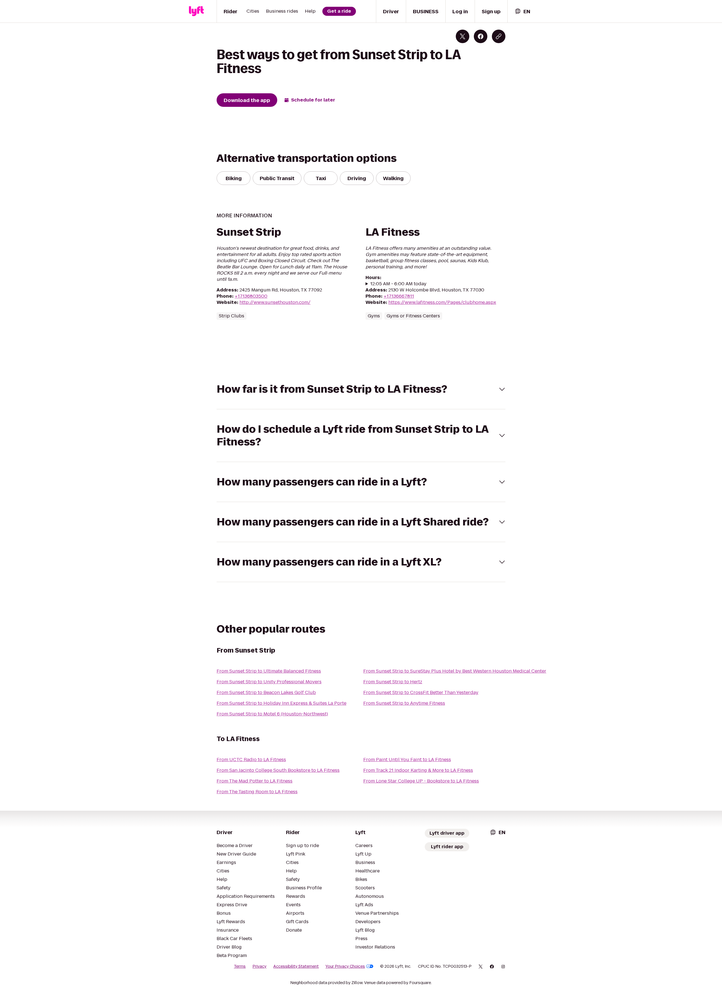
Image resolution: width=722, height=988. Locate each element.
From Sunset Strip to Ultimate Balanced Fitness (269, 671)
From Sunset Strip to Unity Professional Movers (269, 681)
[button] (361, 389)
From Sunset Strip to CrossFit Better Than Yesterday (420, 692)
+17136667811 (399, 296)
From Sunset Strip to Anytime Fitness (404, 703)
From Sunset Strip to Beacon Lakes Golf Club (266, 692)
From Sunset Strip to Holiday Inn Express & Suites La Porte (281, 703)
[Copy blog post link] (498, 36)
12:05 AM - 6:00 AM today (398, 284)
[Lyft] (196, 11)
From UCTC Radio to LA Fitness (251, 759)
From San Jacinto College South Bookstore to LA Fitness (278, 770)
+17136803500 (251, 296)
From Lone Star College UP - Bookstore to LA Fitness (421, 781)
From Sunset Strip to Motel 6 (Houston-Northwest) (272, 714)
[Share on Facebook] (480, 36)
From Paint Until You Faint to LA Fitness (407, 759)
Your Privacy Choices (345, 966)
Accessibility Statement (296, 966)
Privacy (259, 966)
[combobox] (522, 11)
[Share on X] (462, 36)
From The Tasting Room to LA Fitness (257, 791)
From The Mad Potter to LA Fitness (254, 781)
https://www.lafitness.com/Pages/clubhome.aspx (442, 302)
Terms (240, 966)
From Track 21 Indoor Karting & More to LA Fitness (418, 770)
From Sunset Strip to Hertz (392, 681)
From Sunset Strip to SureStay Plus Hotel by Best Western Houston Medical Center (454, 671)
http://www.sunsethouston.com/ (275, 302)
